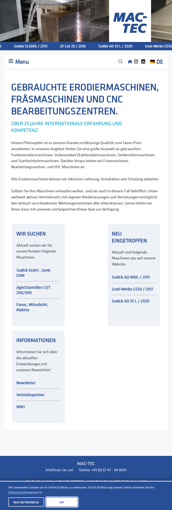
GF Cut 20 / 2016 (69, 46)
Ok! (62, 502)
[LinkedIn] (144, 61)
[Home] (130, 61)
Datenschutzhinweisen (23, 492)
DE (159, 61)
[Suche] (120, 61)
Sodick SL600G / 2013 (26, 46)
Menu (21, 61)
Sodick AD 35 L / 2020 (111, 46)
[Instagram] (137, 61)
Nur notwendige (26, 502)
